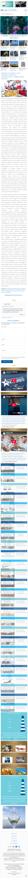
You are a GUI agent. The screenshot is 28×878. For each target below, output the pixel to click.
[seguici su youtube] (16, 847)
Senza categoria (22, 288)
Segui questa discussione (7, 317)
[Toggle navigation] (25, 10)
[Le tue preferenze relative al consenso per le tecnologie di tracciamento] (25, 876)
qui (12, 739)
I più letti (14, 838)
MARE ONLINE (14, 871)
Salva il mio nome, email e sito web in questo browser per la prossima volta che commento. (13, 358)
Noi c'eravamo (14, 843)
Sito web (3, 350)
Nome (3, 339)
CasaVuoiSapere (18, 850)
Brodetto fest (12, 289)
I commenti (14, 841)
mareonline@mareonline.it (8, 426)
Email (3, 344)
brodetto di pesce (6, 289)
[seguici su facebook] (19, 847)
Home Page (14, 834)
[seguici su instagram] (13, 847)
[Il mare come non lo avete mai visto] (14, 25)
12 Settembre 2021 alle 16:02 (8, 306)
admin (16, 288)
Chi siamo (14, 836)
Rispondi (23, 314)
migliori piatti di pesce (18, 290)
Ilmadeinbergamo (10, 850)
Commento (4, 326)
